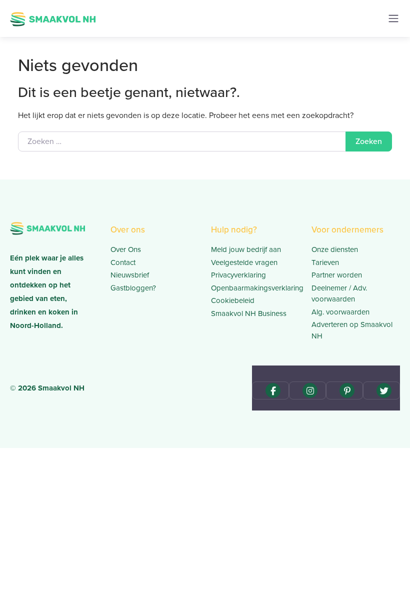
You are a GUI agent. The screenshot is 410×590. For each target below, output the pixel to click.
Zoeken (369, 141)
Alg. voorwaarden (341, 312)
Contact (123, 262)
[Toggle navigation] (393, 18)
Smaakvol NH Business (248, 313)
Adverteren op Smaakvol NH (352, 330)
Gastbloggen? (133, 288)
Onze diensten (335, 249)
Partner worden (337, 275)
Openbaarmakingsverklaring (255, 288)
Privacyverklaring (238, 275)
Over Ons (125, 249)
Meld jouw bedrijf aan (246, 249)
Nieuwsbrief (129, 275)
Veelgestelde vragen (244, 262)
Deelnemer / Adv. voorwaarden (339, 293)
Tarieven (325, 262)
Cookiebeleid (232, 300)
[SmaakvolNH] (53, 18)
